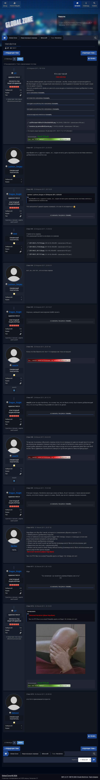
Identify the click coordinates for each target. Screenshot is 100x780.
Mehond (15, 713)
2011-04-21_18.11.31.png (36, 254)
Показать (41, 92)
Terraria (62, 25)
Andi (15, 234)
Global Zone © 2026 (9, 776)
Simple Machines (82, 777)
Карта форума (93, 777)
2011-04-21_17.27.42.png (36, 243)
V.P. (8, 48)
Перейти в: (75, 759)
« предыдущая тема (12, 53)
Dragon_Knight (15, 194)
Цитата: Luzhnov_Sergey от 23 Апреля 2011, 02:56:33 (44, 194)
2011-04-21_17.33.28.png (36, 247)
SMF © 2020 (73, 777)
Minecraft (86, 23)
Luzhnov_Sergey (15, 166)
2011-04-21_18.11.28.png (36, 250)
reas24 (15, 365)
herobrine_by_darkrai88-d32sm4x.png (40, 126)
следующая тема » (88, 53)
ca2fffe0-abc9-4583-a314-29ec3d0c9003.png (42, 122)
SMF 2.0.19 (64, 777)
